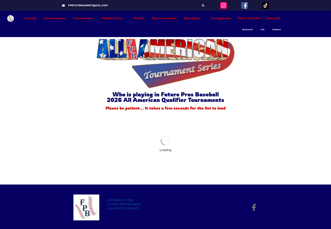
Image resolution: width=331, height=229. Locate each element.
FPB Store (139, 18)
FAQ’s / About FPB (248, 18)
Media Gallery (192, 18)
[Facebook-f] (254, 207)
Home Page (30, 18)
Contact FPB (273, 18)
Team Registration (220, 18)
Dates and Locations (54, 18)
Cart (262, 29)
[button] (203, 5)
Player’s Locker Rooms (164, 18)
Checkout (276, 29)
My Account (247, 29)
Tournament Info (82, 18)
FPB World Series (112, 18)
